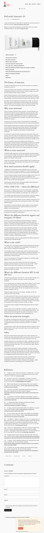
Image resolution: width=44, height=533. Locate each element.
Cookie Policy (21, 525)
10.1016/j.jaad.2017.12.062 (21, 425)
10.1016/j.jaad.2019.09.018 (28, 432)
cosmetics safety (17, 455)
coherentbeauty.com (16, 19)
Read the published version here (21, 24)
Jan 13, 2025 (6, 19)
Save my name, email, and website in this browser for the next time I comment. (21, 506)
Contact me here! (24, 28)
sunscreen (30, 455)
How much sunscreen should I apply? (14, 63)
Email (6, 494)
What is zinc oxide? (10, 69)
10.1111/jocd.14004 (20, 375)
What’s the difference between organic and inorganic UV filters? (20, 67)
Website (6, 500)
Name (6, 489)
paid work (24, 455)
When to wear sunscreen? (11, 61)
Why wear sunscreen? (11, 59)
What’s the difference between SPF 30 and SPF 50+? (18, 71)
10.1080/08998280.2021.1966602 (23, 381)
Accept (20, 528)
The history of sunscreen (11, 57)
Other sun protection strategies (13, 73)
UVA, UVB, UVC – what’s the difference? (15, 65)
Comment (7, 476)
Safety (7, 75)
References (8, 77)
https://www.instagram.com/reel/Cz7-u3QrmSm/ (15, 405)
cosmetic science (8, 455)
